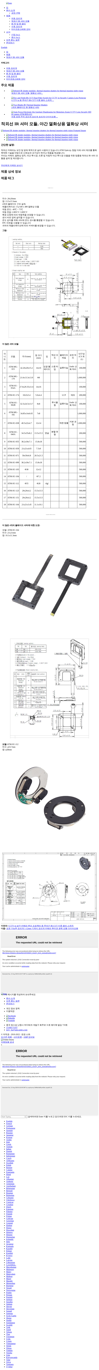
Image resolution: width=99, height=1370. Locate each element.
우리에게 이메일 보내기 (12, 165)
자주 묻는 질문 (13, 40)
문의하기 (10, 43)
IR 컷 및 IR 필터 (18, 24)
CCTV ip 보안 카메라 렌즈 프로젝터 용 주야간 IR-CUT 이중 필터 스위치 (41, 926)
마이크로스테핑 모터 (20, 29)
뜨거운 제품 (6, 1037)
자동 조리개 (16, 18)
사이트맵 (18, 1037)
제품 (8, 16)
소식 (8, 32)
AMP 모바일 (29, 1037)
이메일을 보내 (7, 1042)
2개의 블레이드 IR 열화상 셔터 (25, 107)
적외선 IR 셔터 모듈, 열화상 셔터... (27, 93)
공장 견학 (15, 13)
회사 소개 (10, 10)
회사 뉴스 (15, 37)
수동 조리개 (16, 26)
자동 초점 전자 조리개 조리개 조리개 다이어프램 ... (34, 117)
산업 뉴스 (15, 35)
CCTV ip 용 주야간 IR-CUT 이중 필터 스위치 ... (32, 100)
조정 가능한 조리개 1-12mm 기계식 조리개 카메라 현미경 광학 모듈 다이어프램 (42, 928)
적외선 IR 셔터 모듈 (20, 21)
